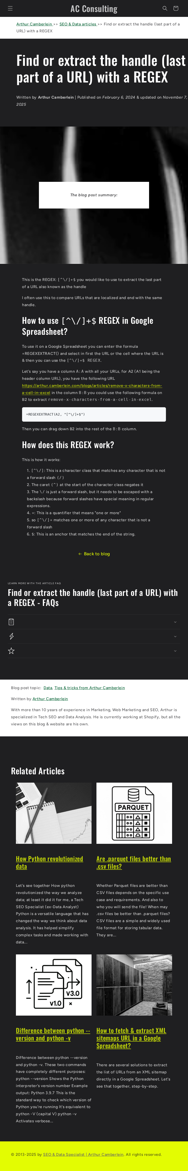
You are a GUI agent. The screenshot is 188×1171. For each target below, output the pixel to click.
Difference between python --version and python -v (53, 1034)
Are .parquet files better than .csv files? (133, 862)
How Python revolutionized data (49, 862)
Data (48, 687)
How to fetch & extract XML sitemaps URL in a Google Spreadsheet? (131, 1038)
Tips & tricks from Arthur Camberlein (90, 687)
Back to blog (97, 554)
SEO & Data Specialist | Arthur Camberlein (83, 1154)
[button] (10, 8)
